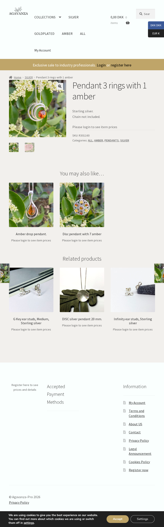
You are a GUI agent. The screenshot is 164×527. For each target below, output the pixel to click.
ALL (82, 33)
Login (101, 65)
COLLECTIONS (45, 17)
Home (17, 77)
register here (121, 65)
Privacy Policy (139, 440)
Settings (142, 519)
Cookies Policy (139, 462)
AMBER (67, 33)
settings (29, 523)
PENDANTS (111, 140)
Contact (135, 432)
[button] (59, 86)
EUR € (154, 33)
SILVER (74, 17)
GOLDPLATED (44, 33)
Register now (138, 470)
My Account (42, 50)
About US (135, 424)
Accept (117, 519)
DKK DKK (154, 25)
